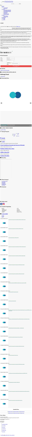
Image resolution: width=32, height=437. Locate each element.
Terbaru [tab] (3, 215)
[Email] (5, 52)
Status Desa (3, 18)
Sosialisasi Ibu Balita (4, 155)
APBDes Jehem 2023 (4, 152)
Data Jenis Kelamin (6, 13)
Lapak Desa (3, 19)
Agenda (3, 138)
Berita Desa (18, 26)
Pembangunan (4, 17)
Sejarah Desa (5, 8)
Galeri (3, 141)
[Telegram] (7, 52)
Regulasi (3, 15)
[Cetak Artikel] (9, 52)
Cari (19, 3)
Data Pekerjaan (6, 12)
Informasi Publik (6, 16)
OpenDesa (2, 435)
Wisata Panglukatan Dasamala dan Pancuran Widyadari (12, 145)
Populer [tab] (3, 216)
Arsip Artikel (5, 213)
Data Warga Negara (6, 14)
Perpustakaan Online (4, 181)
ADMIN (1, 70)
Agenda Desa (4, 183)
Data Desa (3, 9)
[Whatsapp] (10, 52)
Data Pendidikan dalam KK (7, 10)
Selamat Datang (6, 7)
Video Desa (3, 431)
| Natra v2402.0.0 (12, 435)
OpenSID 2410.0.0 (7, 435)
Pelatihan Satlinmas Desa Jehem (7, 148)
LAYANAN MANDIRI (6, 70)
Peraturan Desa (4, 184)
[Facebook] (1, 52)
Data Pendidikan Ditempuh (7, 11)
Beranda (3, 6)
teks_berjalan (3, 425)
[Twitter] (3, 52)
